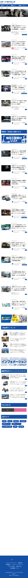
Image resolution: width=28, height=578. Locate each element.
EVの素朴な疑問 (7, 426)
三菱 (4, 13)
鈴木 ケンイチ (17, 292)
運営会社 (20, 563)
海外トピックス (16, 423)
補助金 (16, 421)
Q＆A (10, 421)
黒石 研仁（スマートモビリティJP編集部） (20, 32)
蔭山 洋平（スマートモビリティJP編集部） (20, 107)
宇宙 (15, 426)
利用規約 (8, 564)
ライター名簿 (11, 566)
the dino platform (15, 575)
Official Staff (14, 24)
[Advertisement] (14, 489)
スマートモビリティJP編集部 (20, 62)
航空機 (21, 426)
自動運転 (23, 421)
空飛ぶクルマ (6, 423)
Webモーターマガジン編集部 (20, 47)
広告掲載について (14, 568)
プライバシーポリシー (17, 564)
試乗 (4, 421)
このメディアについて (10, 563)
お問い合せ (19, 566)
